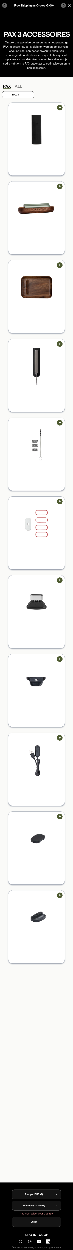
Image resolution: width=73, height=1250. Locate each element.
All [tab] (18, 86)
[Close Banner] (69, 5)
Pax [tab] (6, 86)
